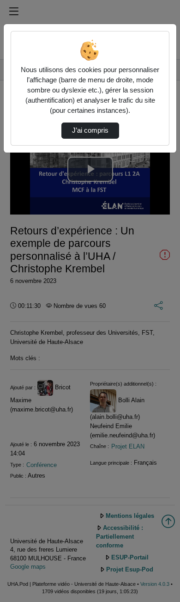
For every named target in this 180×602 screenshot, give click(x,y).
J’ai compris (90, 130)
